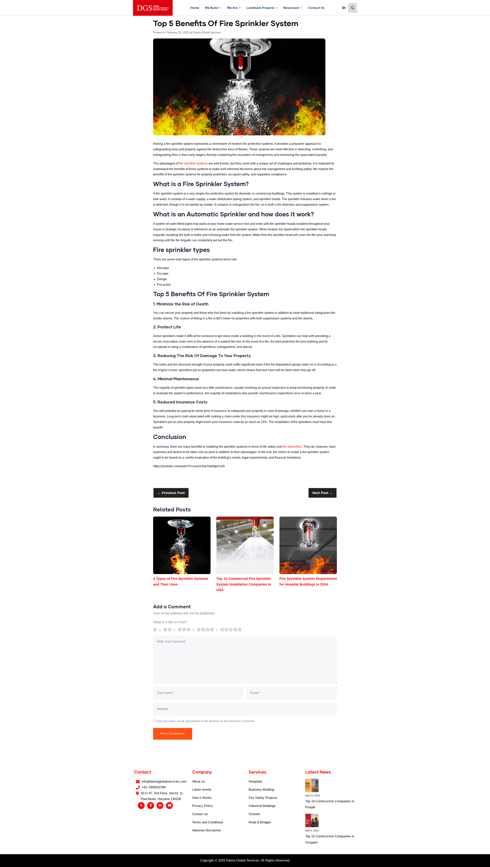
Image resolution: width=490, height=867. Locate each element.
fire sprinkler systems (193, 163)
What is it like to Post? (170, 622)
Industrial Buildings (262, 806)
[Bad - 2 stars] (167, 629)
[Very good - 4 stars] (205, 629)
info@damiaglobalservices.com (164, 781)
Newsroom (291, 8)
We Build (211, 8)
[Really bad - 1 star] (155, 629)
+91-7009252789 (153, 787)
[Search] (352, 8)
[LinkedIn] (343, 8)
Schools (254, 814)
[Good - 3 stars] (184, 629)
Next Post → (322, 493)
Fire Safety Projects (263, 798)
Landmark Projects (260, 8)
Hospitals (255, 781)
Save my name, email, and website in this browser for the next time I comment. (205, 721)
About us (198, 781)
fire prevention (292, 446)
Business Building (261, 789)
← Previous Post (171, 493)
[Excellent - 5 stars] (231, 629)
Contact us (200, 814)
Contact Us (316, 8)
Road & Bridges (260, 822)
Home (194, 8)
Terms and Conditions (207, 822)
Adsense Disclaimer (206, 830)
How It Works (202, 798)
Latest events (202, 789)
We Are (232, 8)
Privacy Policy (202, 806)
